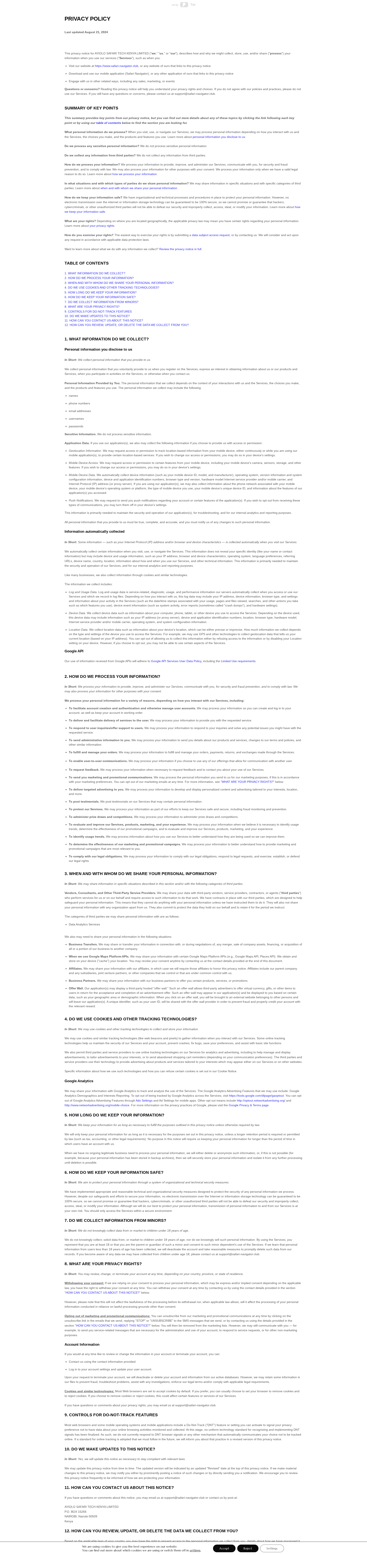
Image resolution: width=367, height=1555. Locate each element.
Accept (224, 1548)
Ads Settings (144, 1100)
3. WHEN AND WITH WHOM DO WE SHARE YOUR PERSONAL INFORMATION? (119, 283)
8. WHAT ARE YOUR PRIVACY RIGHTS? (92, 306)
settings (195, 1550)
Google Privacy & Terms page (249, 1105)
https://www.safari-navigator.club (116, 66)
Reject (248, 1548)
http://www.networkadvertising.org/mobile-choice (97, 1105)
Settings (272, 1548)
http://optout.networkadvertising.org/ (261, 1100)
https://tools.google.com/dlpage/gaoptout (256, 1095)
